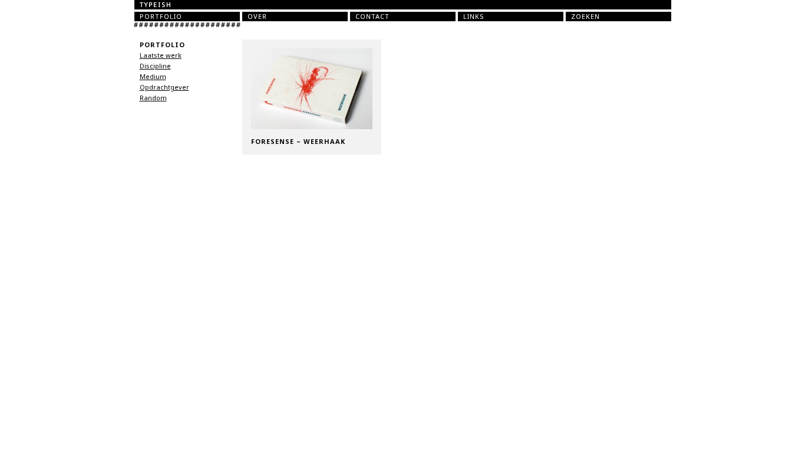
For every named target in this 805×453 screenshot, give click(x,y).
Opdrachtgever (164, 87)
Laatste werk (161, 55)
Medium (153, 76)
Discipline (155, 66)
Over (257, 16)
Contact (372, 16)
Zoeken (585, 16)
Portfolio (161, 16)
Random (153, 98)
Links (473, 16)
